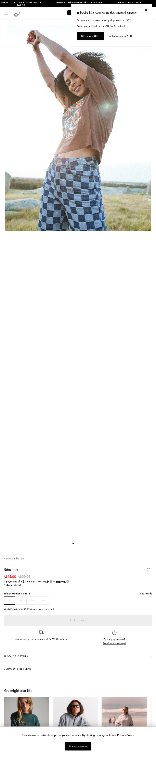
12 (32, 600)
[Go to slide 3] (81, 543)
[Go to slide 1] (73, 543)
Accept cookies (78, 746)
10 (21, 600)
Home (7, 558)
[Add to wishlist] (148, 570)
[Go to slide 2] (77, 543)
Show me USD (90, 36)
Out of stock (78, 620)
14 (43, 600)
